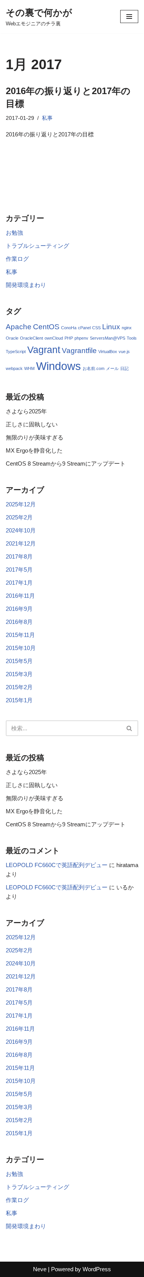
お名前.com (93, 368)
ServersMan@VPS (107, 338)
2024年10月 (21, 530)
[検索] (129, 728)
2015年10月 (21, 648)
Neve (39, 1269)
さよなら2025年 (26, 411)
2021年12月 (21, 543)
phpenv (81, 338)
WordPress (97, 1269)
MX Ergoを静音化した (34, 450)
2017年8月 (19, 556)
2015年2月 (19, 687)
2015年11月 (20, 635)
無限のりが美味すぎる (34, 437)
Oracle (12, 338)
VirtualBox (107, 351)
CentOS (46, 327)
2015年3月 (19, 674)
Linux (111, 327)
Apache (18, 327)
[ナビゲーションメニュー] (129, 16)
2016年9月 (19, 608)
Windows (58, 366)
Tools (132, 338)
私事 (47, 118)
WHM (29, 368)
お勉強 (14, 232)
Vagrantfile (79, 351)
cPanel (84, 327)
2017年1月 (19, 582)
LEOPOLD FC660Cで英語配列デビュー (57, 865)
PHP (69, 338)
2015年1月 (19, 700)
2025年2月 (19, 517)
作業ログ (17, 258)
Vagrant (43, 350)
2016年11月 (20, 595)
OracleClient (31, 338)
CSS (96, 327)
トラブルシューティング (37, 245)
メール (112, 368)
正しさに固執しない (32, 424)
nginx (127, 327)
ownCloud (54, 338)
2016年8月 (19, 622)
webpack (14, 368)
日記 (124, 368)
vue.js (124, 351)
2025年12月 (21, 504)
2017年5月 (19, 569)
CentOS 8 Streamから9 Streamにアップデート (66, 463)
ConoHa (68, 327)
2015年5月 (19, 661)
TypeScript (16, 351)
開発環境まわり (26, 285)
